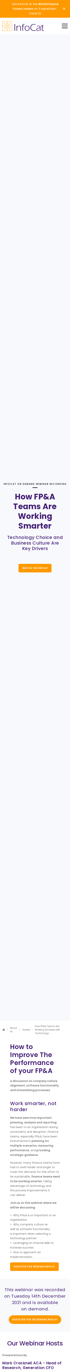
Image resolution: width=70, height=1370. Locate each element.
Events (26, 1029)
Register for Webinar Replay (34, 1266)
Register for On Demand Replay (35, 1319)
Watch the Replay (35, 568)
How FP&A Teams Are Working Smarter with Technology (47, 1030)
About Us (13, 1029)
